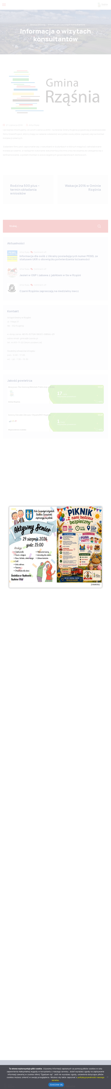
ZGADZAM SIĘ (56, 1085)
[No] (107, 1077)
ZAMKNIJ (95, 584)
